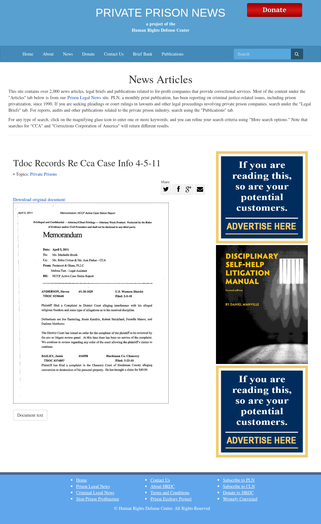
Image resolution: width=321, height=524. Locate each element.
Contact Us (114, 54)
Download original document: (39, 199)
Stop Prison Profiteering (97, 499)
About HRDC (162, 486)
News (68, 54)
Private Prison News (160, 12)
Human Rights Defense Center (160, 30)
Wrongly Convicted (240, 499)
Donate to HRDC (238, 492)
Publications (172, 54)
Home (28, 54)
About (48, 54)
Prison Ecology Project (171, 499)
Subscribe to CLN (239, 486)
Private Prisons (43, 174)
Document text (30, 415)
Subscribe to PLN (239, 480)
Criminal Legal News (95, 492)
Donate (88, 54)
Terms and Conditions (169, 492)
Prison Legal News (84, 97)
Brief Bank (142, 54)
